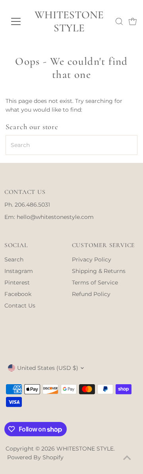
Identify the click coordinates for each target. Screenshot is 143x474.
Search (13, 259)
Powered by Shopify (35, 457)
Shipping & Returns (99, 271)
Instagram (18, 271)
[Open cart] (133, 21)
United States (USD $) (47, 368)
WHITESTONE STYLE (69, 21)
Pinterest (17, 282)
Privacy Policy (91, 259)
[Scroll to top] (127, 458)
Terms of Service (95, 282)
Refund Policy (91, 294)
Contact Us (19, 305)
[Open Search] (119, 21)
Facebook (17, 294)
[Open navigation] (16, 21)
